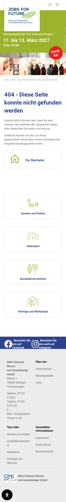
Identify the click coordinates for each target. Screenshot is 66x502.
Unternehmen (44, 369)
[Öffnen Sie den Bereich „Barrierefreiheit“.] (7, 494)
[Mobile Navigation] (58, 5)
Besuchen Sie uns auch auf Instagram (48, 344)
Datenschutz (43, 444)
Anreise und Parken (18, 434)
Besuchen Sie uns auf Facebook (21, 344)
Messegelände (44, 375)
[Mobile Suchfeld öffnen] (49, 5)
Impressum (42, 438)
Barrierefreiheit (44, 451)
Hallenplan (13, 452)
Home (7, 80)
